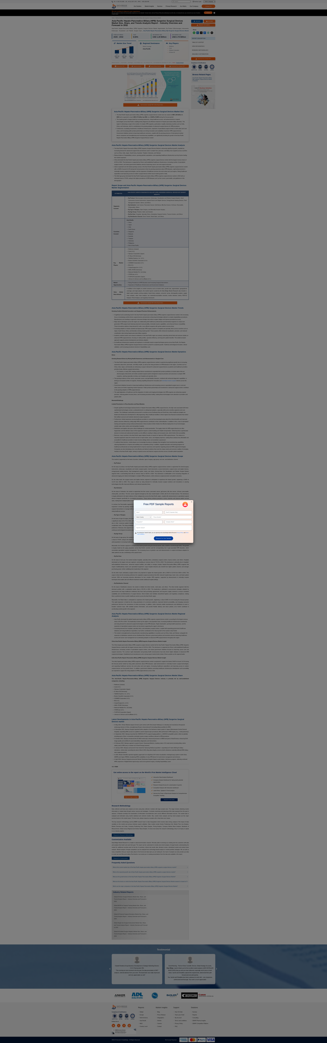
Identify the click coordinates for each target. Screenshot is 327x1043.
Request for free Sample (163, 538)
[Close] (191, 502)
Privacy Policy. (180, 532)
